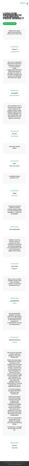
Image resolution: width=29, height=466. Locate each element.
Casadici (14, 342)
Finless (14, 303)
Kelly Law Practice (14, 95)
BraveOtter (14, 195)
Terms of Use (11, 464)
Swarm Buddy (14, 136)
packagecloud (14, 51)
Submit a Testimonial (9, 23)
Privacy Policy (18, 464)
